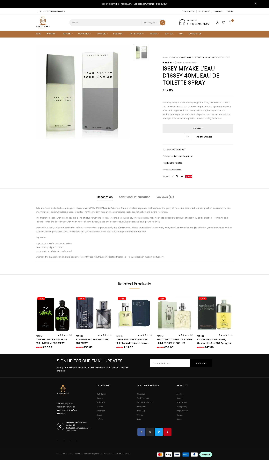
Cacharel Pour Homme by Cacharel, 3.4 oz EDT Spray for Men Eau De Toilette (214, 341)
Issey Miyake (175, 169)
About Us (180, 394)
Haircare (100, 398)
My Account (204, 11)
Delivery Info (141, 407)
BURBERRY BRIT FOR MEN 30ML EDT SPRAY (92, 341)
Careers (179, 398)
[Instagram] (150, 432)
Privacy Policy (182, 407)
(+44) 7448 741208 (198, 24)
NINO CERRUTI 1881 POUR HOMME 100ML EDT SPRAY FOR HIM (174, 341)
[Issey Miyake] (141, 52)
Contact (180, 415)
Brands (99, 415)
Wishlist (230, 11)
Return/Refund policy (145, 402)
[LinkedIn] (182, 176)
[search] (162, 22)
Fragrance (188, 156)
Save (190, 176)
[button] (230, 23)
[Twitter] (177, 176)
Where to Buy (182, 402)
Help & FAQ (141, 411)
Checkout (218, 11)
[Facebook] (172, 176)
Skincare (100, 407)
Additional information (134, 197)
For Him (174, 57)
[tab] (105, 197)
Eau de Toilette (174, 163)
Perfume (100, 419)
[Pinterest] (167, 432)
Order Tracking (188, 11)
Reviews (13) (165, 197)
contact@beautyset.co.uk (54, 11)
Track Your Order (143, 398)
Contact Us (141, 394)
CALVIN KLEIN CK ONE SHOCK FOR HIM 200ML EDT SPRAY (51, 341)
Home (165, 57)
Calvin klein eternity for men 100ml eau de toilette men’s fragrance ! (132, 341)
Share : (166, 176)
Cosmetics (101, 411)
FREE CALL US (192, 20)
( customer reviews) (186, 62)
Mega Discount (182, 411)
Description (105, 197)
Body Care (101, 402)
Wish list (140, 415)
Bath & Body (101, 394)
